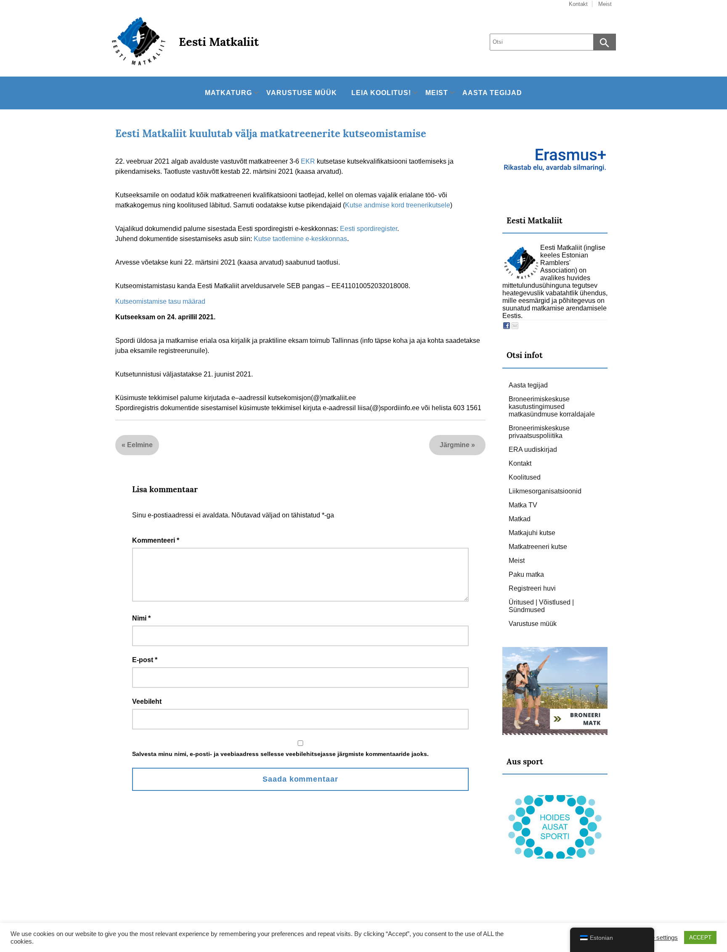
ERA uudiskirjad (533, 449)
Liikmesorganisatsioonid (545, 491)
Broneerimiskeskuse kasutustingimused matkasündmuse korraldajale (552, 406)
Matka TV (523, 505)
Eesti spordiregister (368, 228)
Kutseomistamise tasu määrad (160, 301)
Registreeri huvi (532, 588)
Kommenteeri (155, 540)
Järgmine (455, 444)
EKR (308, 161)
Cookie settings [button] (656, 937)
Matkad (520, 518)
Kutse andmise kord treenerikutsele (397, 205)
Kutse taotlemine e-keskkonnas (300, 238)
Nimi (141, 618)
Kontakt (520, 463)
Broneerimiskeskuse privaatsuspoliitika (539, 431)
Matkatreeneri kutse (538, 546)
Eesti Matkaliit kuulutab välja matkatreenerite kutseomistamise (270, 133)
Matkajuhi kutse (532, 532)
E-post (144, 659)
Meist (436, 92)
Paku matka (526, 574)
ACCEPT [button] (700, 937)
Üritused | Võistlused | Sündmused (541, 606)
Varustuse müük (301, 92)
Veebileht (147, 701)
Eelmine (140, 444)
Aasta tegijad (492, 92)
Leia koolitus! (381, 92)
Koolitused (525, 477)
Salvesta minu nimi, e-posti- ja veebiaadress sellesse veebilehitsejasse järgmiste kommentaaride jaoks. (280, 753)
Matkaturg (228, 92)
